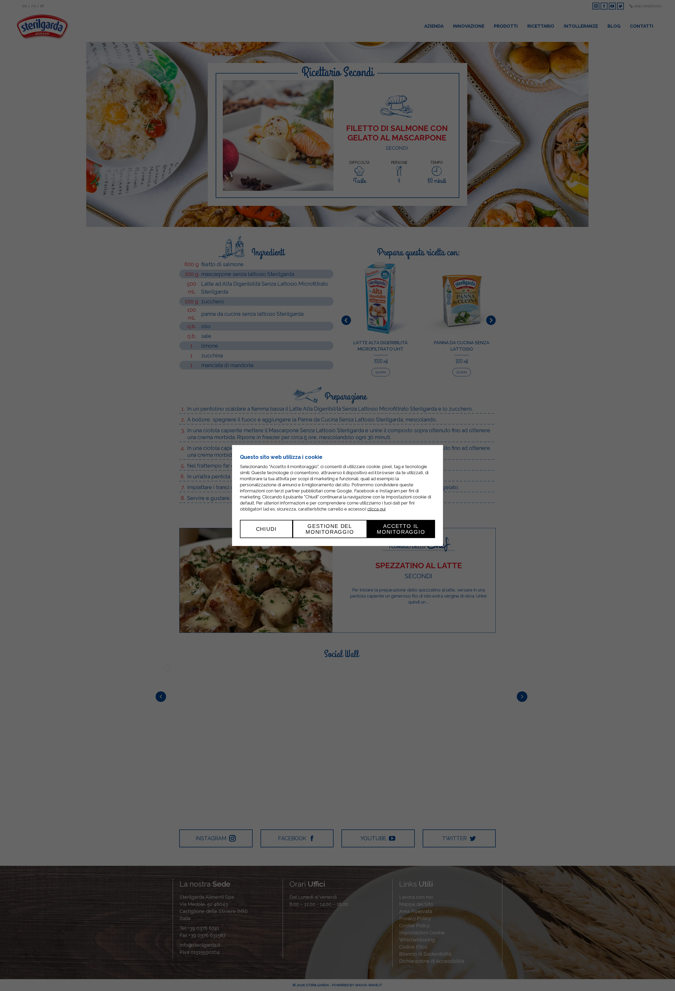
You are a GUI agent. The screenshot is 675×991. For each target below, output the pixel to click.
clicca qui (376, 509)
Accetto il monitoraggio (401, 529)
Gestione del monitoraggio (330, 529)
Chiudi (266, 529)
